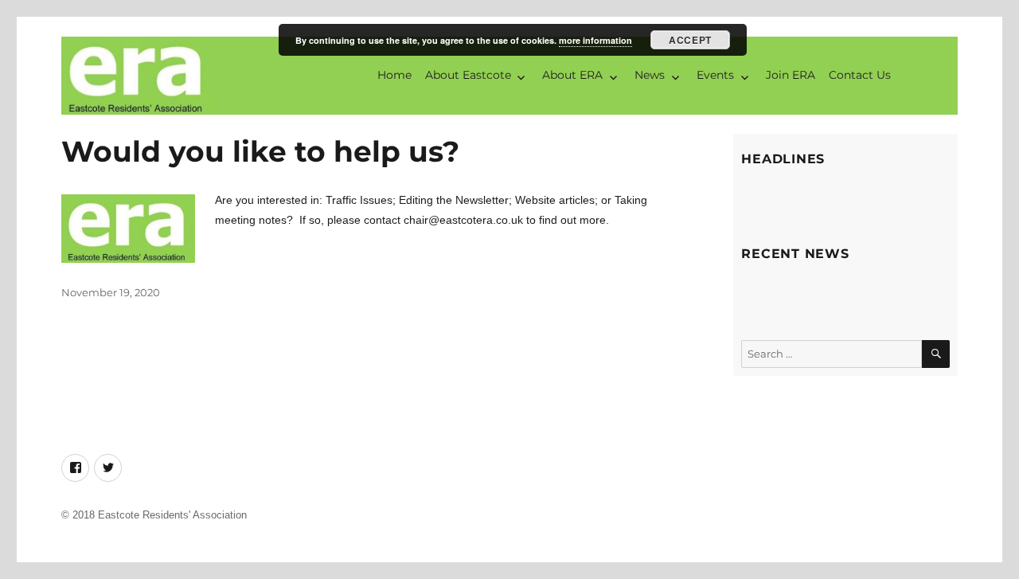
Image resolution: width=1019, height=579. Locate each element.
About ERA (572, 75)
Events (715, 75)
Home (394, 75)
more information (595, 40)
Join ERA (790, 75)
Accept (690, 40)
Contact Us (860, 75)
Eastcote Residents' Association (172, 515)
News (649, 75)
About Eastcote (468, 75)
